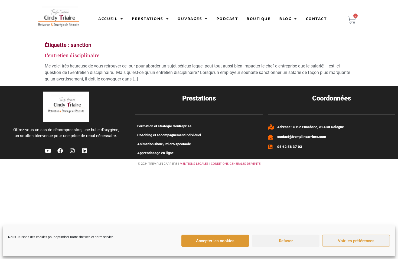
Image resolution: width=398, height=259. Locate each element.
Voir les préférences (356, 240)
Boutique (259, 19)
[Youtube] (48, 150)
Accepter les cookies (215, 240)
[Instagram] (72, 150)
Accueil (108, 19)
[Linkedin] (84, 150)
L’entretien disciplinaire (72, 55)
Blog (285, 19)
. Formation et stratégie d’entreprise (163, 126)
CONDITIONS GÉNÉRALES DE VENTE (235, 164)
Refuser (286, 240)
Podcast (227, 19)
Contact (316, 19)
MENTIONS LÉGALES (194, 164)
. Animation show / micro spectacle (163, 144)
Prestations (148, 19)
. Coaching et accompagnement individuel (168, 135)
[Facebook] (60, 150)
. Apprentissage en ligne (154, 153)
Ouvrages (190, 19)
